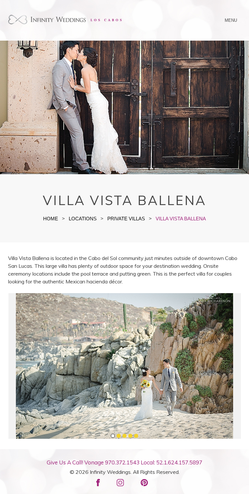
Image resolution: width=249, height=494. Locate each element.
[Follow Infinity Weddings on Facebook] (100, 481)
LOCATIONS (83, 218)
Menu (231, 20)
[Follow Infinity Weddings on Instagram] (123, 481)
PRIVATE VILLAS (126, 218)
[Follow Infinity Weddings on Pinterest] (147, 481)
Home (50, 218)
